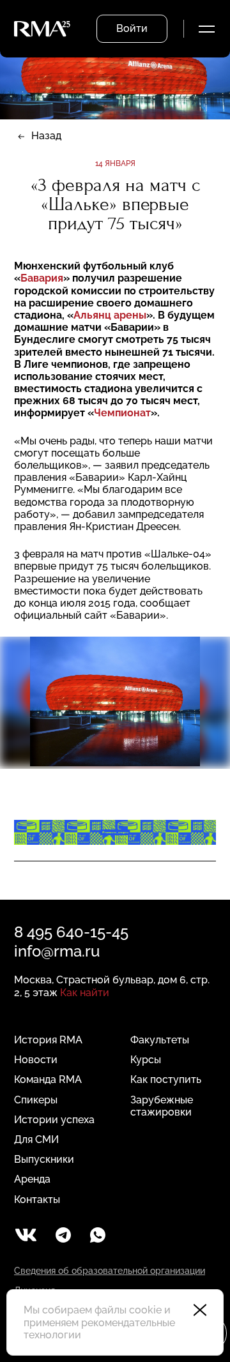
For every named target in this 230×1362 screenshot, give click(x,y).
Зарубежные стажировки (161, 1106)
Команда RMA (48, 1079)
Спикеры (35, 1100)
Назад (46, 136)
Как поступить (165, 1079)
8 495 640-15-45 (71, 932)
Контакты (37, 1199)
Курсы (145, 1060)
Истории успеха (54, 1120)
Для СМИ (36, 1139)
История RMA (48, 1040)
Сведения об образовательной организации (109, 1271)
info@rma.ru (57, 951)
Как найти (84, 993)
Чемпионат (122, 413)
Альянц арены (109, 315)
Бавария (41, 278)
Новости (35, 1060)
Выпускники (44, 1159)
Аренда (32, 1179)
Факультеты (159, 1040)
